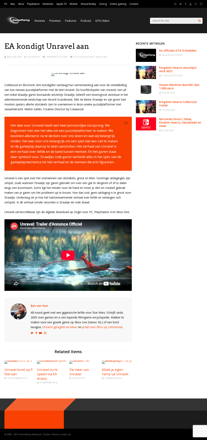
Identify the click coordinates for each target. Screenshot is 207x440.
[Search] (199, 21)
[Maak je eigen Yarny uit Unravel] (117, 360)
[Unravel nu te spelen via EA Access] (52, 360)
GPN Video (102, 21)
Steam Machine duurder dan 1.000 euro (179, 86)
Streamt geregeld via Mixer (59, 327)
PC (5, 4)
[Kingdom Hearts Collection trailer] (146, 112)
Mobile (74, 4)
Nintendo (48, 4)
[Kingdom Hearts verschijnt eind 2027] (146, 78)
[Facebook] (185, 4)
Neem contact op (61, 434)
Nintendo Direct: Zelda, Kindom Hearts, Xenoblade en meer (180, 122)
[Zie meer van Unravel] (84, 360)
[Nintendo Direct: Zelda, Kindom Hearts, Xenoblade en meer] (146, 129)
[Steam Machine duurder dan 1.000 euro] (146, 95)
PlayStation (33, 4)
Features (70, 21)
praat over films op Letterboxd (102, 327)
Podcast (85, 21)
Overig (103, 4)
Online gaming (118, 4)
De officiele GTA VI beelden (177, 50)
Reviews (39, 21)
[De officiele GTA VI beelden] (146, 61)
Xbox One (101, 56)
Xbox (21, 4)
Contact (133, 4)
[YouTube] (190, 4)
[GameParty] (17, 24)
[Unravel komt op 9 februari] (19, 360)
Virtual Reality (88, 4)
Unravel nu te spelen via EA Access (47, 374)
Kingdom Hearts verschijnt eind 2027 (178, 69)
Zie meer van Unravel (79, 371)
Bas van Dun (14, 56)
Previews (55, 21)
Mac (13, 4)
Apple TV (61, 4)
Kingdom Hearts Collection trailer (178, 103)
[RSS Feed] (175, 4)
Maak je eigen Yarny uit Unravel (115, 371)
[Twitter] (180, 4)
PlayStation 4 (86, 56)
